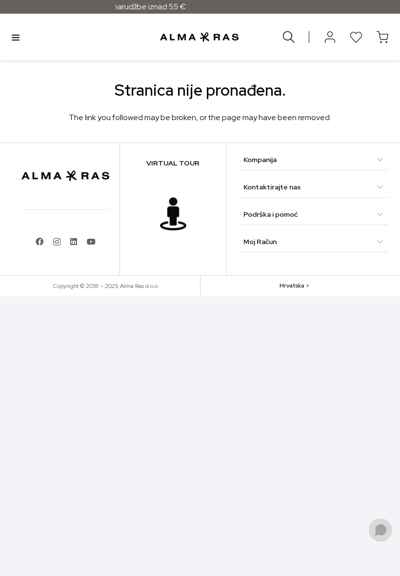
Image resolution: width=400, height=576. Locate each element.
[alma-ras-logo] (199, 37)
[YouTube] (91, 242)
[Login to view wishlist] (356, 37)
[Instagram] (56, 242)
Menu (16, 37)
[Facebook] (39, 242)
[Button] (330, 37)
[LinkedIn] (73, 242)
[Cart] (382, 37)
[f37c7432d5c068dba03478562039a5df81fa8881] (173, 213)
